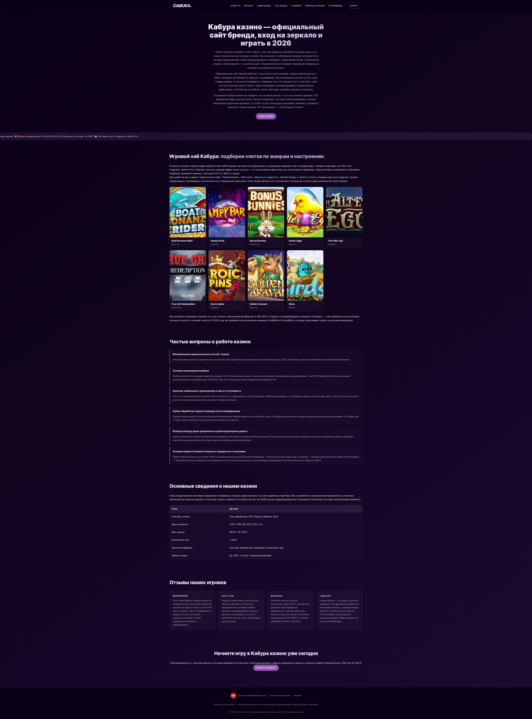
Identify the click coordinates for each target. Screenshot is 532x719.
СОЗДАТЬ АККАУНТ (266, 668)
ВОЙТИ (354, 6)
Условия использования (279, 695)
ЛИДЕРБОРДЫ (264, 6)
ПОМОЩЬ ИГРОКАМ (315, 6)
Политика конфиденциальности (252, 695)
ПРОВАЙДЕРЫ (335, 6)
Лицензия (297, 695)
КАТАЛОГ (248, 6)
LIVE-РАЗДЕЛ (281, 6)
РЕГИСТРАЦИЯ (266, 116)
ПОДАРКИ (296, 6)
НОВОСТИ (235, 6)
